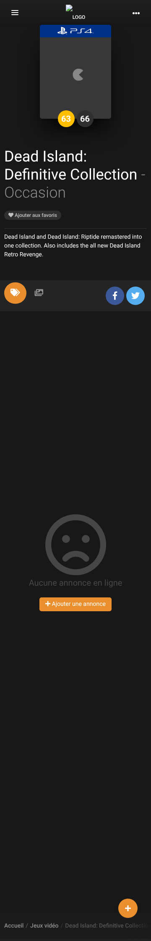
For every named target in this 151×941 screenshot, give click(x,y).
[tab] (15, 293)
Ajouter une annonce (78, 604)
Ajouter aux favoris (35, 215)
